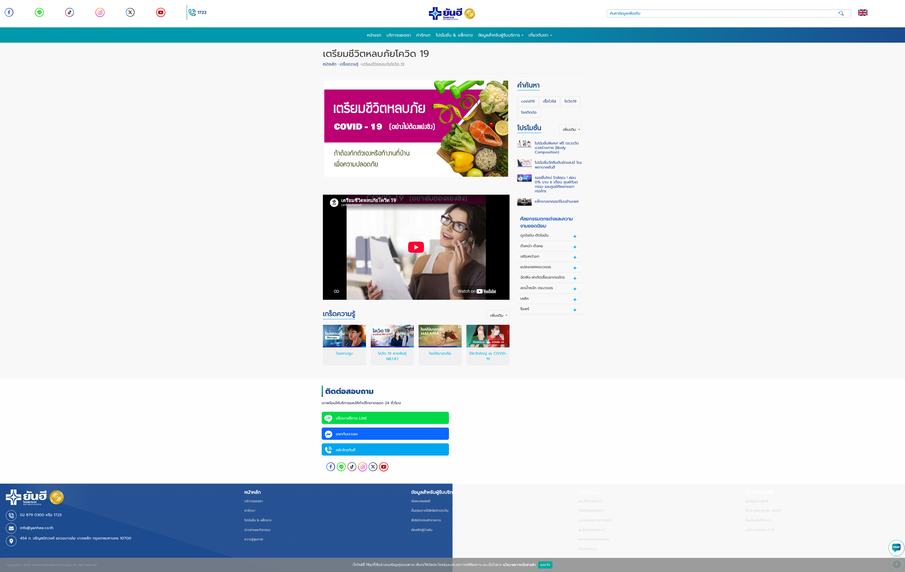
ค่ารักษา (423, 35)
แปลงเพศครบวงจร (535, 267)
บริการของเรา (399, 35)
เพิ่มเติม (496, 315)
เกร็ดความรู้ (349, 64)
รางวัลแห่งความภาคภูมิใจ (595, 520)
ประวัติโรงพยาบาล (590, 501)
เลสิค (524, 298)
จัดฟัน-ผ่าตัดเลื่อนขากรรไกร (542, 277)
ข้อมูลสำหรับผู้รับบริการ (500, 35)
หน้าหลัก (329, 64)
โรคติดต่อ (529, 112)
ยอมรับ (545, 565)
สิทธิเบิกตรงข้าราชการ (426, 520)
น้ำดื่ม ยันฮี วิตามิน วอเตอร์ (763, 510)
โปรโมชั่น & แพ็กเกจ (454, 35)
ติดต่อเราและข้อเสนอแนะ (594, 539)
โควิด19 (570, 101)
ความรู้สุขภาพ (253, 539)
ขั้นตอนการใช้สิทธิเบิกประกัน (429, 510)
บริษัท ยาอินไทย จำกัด (760, 529)
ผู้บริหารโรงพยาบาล (591, 529)
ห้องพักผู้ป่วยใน (421, 529)
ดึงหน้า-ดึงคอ (531, 246)
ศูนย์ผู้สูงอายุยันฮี (756, 501)
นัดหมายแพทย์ (420, 501)
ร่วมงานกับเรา (587, 549)
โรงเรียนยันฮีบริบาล (758, 520)
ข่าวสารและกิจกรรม (257, 529)
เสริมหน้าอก (529, 256)
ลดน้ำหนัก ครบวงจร (536, 288)
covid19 (528, 101)
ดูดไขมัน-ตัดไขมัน (534, 235)
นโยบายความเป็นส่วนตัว (519, 565)
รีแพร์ (524, 309)
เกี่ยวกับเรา (539, 35)
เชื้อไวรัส (549, 101)
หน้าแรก (374, 35)
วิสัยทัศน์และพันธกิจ (591, 510)
